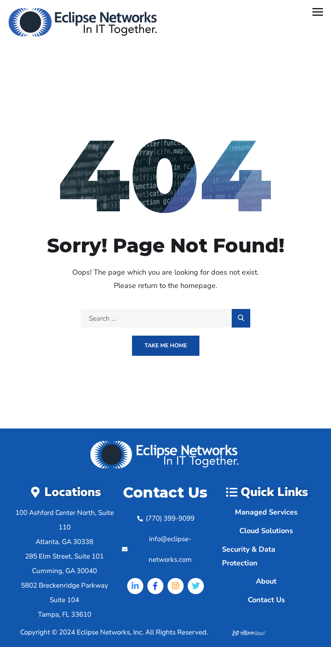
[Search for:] (165, 318)
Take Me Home (166, 345)
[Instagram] (176, 586)
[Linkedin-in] (135, 586)
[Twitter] (196, 586)
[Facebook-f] (155, 586)
